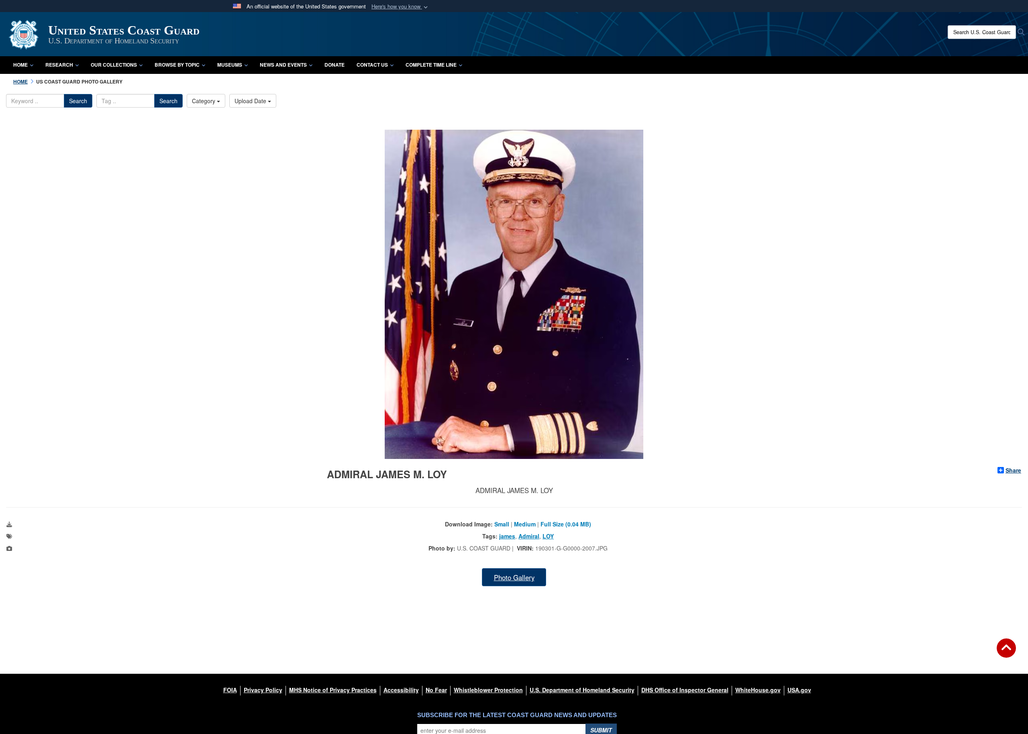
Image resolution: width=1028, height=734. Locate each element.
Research (59, 64)
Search (78, 101)
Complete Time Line (431, 64)
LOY (548, 536)
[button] (400, 6)
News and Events (283, 64)
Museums (229, 64)
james (507, 536)
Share (1013, 470)
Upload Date (251, 101)
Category (204, 101)
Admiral (528, 536)
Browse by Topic (177, 64)
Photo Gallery (514, 577)
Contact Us (372, 64)
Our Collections (114, 64)
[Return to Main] (1006, 653)
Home (20, 64)
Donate (334, 64)
